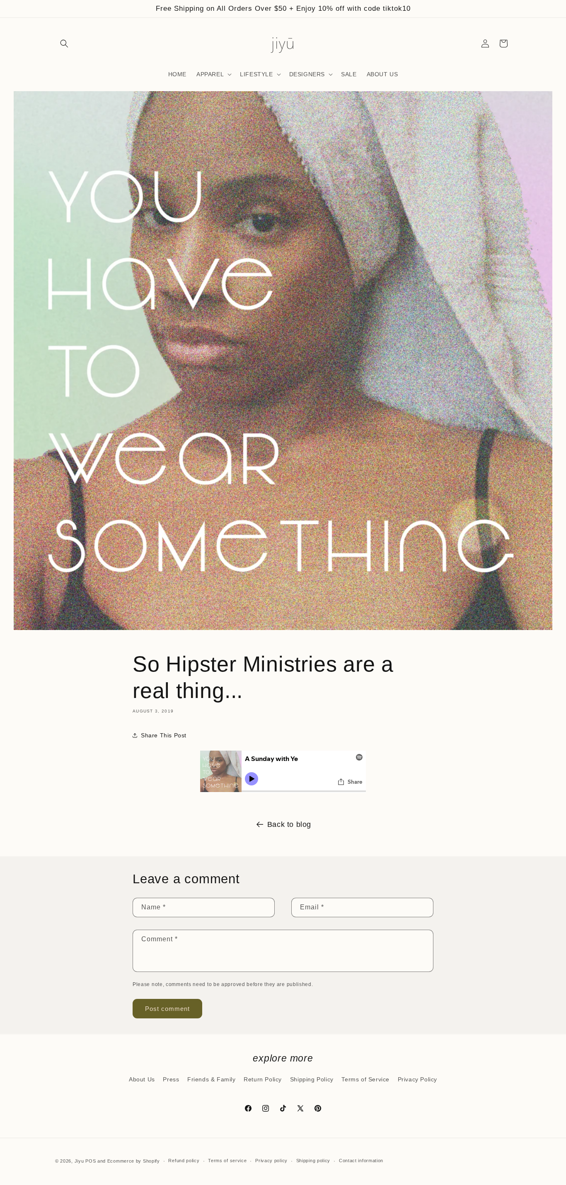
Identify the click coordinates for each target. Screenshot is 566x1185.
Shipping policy (313, 1160)
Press (171, 1079)
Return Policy (263, 1079)
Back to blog (289, 824)
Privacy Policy (417, 1079)
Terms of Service (365, 1079)
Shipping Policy (312, 1079)
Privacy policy (271, 1160)
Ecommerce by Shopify (133, 1160)
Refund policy (183, 1160)
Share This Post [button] (163, 735)
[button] (64, 43)
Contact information (361, 1160)
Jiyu (79, 1160)
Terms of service (227, 1160)
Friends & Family (211, 1079)
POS (90, 1160)
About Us (142, 1079)
